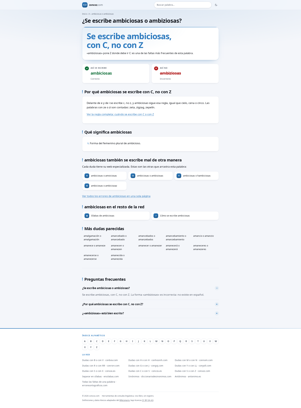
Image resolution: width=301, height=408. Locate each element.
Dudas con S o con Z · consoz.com (192, 370)
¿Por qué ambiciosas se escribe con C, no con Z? (112, 304)
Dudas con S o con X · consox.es (98, 370)
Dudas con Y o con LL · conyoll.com (193, 365)
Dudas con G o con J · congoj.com (145, 365)
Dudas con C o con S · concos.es (145, 370)
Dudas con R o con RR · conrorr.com (100, 365)
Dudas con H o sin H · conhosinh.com (147, 360)
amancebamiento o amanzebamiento (176, 237)
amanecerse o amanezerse (91, 257)
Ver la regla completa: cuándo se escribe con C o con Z (120, 114)
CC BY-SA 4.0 (147, 400)
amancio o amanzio (203, 235)
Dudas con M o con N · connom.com (194, 360)
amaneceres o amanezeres (200, 247)
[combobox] (183, 5)
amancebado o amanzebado (119, 237)
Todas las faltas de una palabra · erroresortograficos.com (99, 383)
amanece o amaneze (94, 245)
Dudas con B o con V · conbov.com (100, 360)
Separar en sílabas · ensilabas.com (100, 376)
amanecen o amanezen (117, 247)
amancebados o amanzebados (146, 237)
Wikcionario (124, 400)
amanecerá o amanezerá (173, 247)
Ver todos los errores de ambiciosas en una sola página (116, 196)
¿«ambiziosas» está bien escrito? (103, 313)
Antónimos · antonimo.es (188, 376)
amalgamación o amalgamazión (92, 237)
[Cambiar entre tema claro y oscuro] (216, 5)
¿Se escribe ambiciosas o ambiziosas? (106, 288)
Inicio (84, 14)
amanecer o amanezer (150, 245)
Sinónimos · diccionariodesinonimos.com (149, 376)
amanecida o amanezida (117, 257)
